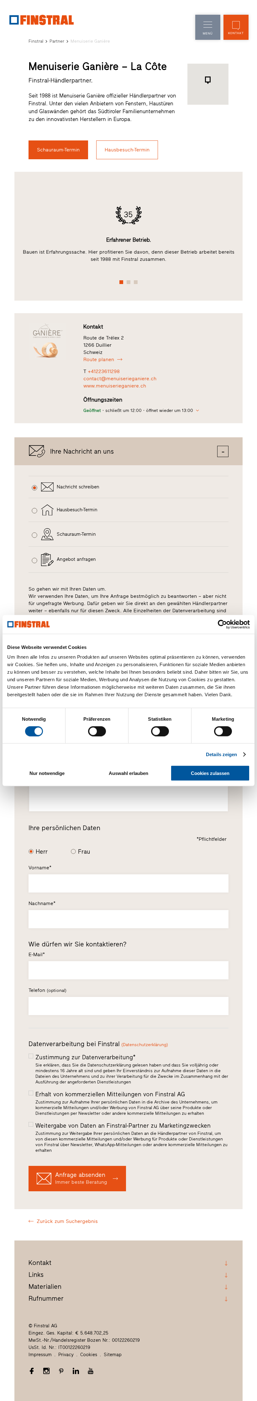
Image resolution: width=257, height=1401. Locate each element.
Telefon (47, 990)
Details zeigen (221, 754)
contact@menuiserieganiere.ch (119, 379)
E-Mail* (37, 954)
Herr (42, 851)
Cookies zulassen (210, 773)
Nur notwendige (47, 773)
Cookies (88, 1354)
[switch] (97, 731)
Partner (57, 41)
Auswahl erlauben (128, 773)
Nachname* (42, 903)
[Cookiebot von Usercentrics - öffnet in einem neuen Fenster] (222, 624)
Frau (84, 851)
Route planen (98, 359)
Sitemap (113, 1354)
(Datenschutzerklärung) (144, 1044)
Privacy (66, 1354)
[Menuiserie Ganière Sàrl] (52, 341)
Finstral (36, 41)
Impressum (40, 1354)
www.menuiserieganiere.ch (114, 386)
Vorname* (40, 868)
